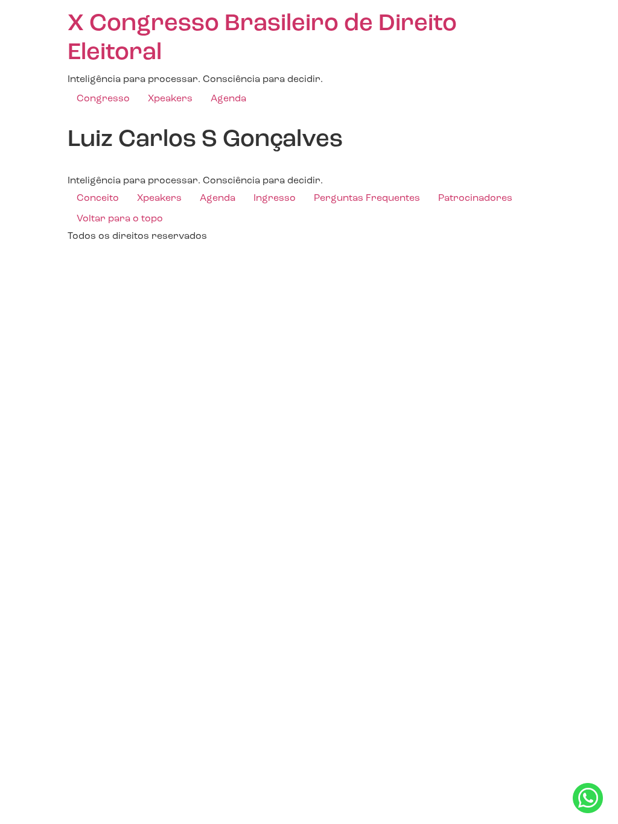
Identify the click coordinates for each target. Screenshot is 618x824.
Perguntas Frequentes (367, 198)
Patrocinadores (475, 198)
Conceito (98, 198)
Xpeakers (170, 99)
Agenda (228, 99)
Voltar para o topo (120, 219)
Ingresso (274, 198)
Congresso (103, 99)
